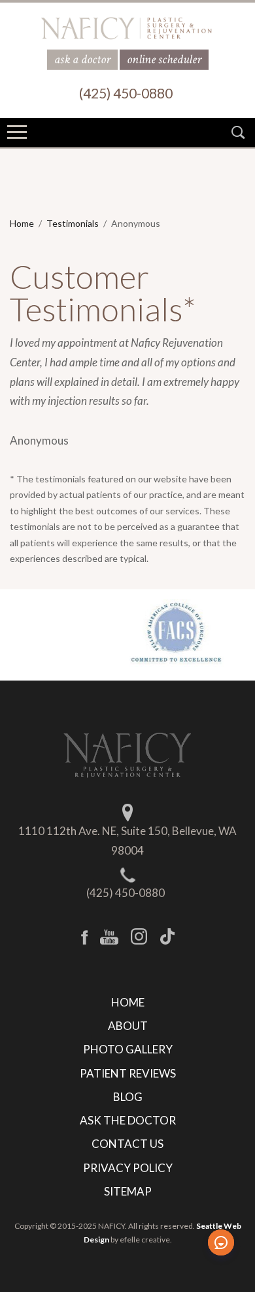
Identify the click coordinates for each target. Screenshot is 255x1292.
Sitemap (128, 1191)
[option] (127, 634)
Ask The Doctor (128, 1120)
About (128, 1026)
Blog (128, 1097)
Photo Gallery (128, 1049)
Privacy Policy (128, 1168)
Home (22, 223)
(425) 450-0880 (125, 893)
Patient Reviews (128, 1073)
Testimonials (72, 223)
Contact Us (127, 1144)
